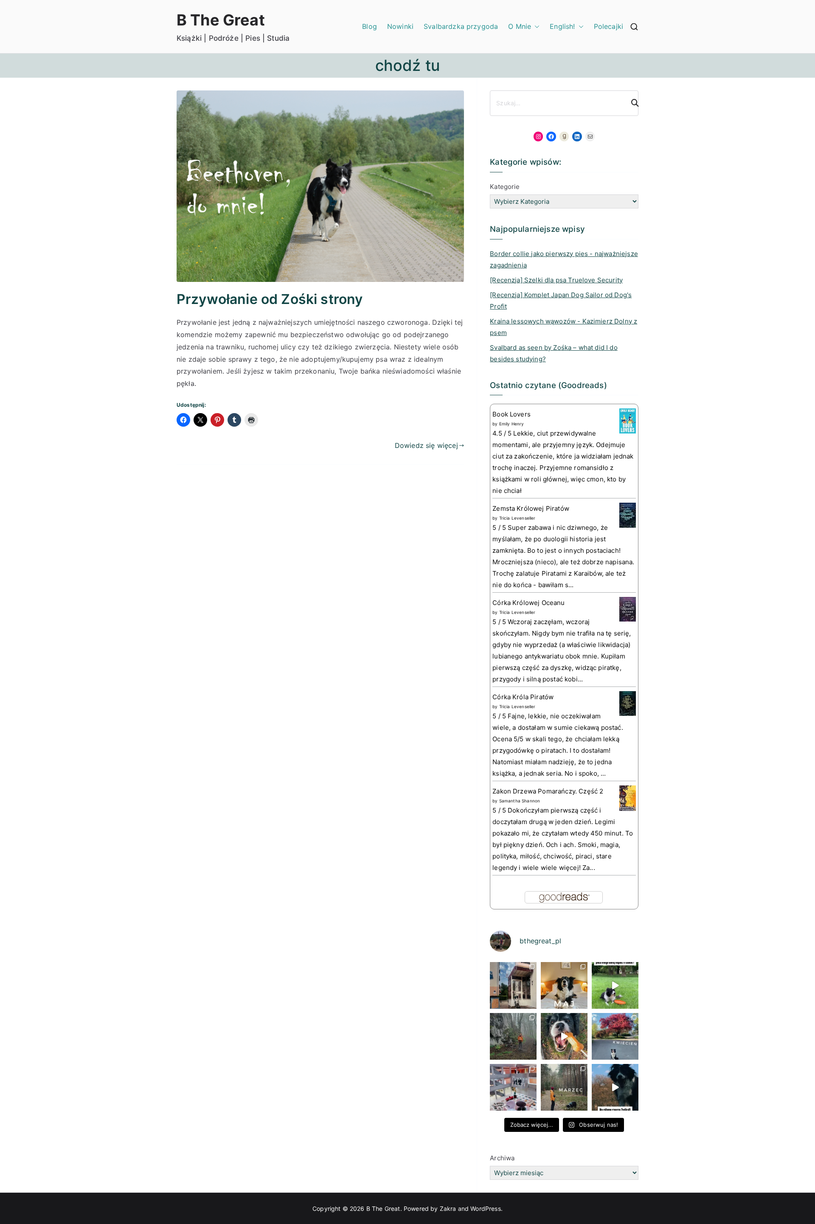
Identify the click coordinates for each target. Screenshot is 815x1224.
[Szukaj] (631, 103)
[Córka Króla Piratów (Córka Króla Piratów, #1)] (627, 703)
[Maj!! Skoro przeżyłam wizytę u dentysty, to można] (564, 985)
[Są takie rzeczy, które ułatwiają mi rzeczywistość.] (513, 1087)
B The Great (221, 20)
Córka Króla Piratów (523, 697)
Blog (369, 26)
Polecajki (608, 26)
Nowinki (400, 26)
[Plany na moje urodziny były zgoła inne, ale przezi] (513, 985)
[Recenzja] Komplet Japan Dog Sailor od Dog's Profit (561, 300)
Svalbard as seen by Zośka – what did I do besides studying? (554, 353)
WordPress (485, 1208)
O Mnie (519, 26)
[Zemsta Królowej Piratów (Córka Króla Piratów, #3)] (627, 515)
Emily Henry (511, 423)
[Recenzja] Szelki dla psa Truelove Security (556, 280)
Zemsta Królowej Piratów (530, 508)
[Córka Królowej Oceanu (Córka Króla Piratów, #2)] (627, 609)
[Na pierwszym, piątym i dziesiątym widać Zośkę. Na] (513, 1036)
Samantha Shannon (519, 800)
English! (562, 26)
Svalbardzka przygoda (461, 26)
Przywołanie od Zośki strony (270, 299)
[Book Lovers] (627, 420)
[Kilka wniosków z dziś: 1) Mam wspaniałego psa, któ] (615, 1087)
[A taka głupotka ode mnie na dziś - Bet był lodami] (564, 1036)
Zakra (448, 1208)
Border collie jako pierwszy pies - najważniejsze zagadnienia (564, 259)
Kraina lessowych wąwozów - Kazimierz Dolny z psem (563, 327)
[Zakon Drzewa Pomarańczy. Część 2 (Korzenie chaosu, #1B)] (627, 798)
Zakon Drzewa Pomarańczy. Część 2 (547, 791)
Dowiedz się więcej (426, 445)
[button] (535, 26)
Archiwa (502, 1158)
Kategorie (505, 187)
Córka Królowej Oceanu (528, 603)
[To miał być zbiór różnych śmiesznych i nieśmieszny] (564, 1087)
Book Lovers (511, 414)
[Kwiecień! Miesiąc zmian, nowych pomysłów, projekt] (615, 1036)
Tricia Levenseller (517, 518)
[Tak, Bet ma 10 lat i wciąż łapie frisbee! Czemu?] (615, 985)
